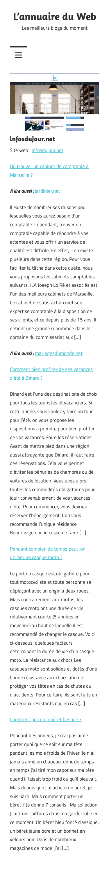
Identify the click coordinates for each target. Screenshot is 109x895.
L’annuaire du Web (54, 16)
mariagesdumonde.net (59, 353)
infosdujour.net (47, 150)
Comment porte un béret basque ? (46, 719)
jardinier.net (47, 191)
